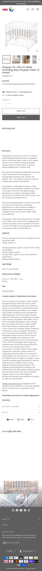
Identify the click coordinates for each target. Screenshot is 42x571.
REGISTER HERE (8, 532)
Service (5, 525)
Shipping (15, 84)
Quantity (6, 100)
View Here (6, 400)
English (9, 551)
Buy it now (21, 117)
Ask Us (5, 412)
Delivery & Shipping (10, 406)
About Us (6, 519)
